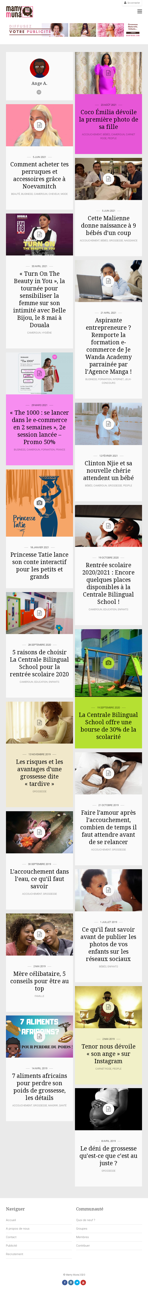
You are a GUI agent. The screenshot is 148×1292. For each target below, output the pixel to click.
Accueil (11, 1220)
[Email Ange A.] (39, 92)
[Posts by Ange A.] (39, 78)
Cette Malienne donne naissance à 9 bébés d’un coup (108, 225)
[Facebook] (64, 1282)
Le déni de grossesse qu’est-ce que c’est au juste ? (109, 1156)
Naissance (130, 240)
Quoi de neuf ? (85, 1220)
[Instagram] (71, 1282)
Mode (64, 193)
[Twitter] (77, 1282)
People (112, 138)
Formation (105, 379)
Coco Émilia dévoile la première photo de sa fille (108, 119)
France (60, 449)
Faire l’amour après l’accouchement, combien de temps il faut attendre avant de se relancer (108, 827)
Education (110, 609)
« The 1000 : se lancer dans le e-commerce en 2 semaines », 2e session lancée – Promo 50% (39, 427)
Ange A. (39, 83)
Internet (118, 379)
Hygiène (47, 332)
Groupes (81, 1228)
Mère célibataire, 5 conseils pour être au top (39, 981)
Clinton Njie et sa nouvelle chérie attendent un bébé (108, 470)
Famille (39, 995)
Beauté (15, 193)
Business (27, 193)
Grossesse (116, 240)
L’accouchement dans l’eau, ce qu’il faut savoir (39, 879)
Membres (82, 1237)
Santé (62, 1105)
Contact (11, 1237)
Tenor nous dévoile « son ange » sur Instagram (108, 1053)
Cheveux (54, 193)
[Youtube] (83, 1282)
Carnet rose (104, 1068)
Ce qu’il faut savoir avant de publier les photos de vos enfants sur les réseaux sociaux (108, 944)
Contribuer (83, 1245)
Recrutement (14, 1254)
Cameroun (118, 134)
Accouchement (92, 134)
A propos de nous (17, 1228)
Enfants (123, 609)
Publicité (11, 1245)
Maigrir (53, 1105)
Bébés (106, 134)
